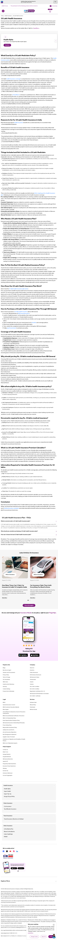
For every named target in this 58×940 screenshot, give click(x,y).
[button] (28, 600)
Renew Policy (33, 704)
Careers (32, 684)
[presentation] (55, 40)
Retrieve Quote (33, 709)
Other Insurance (8, 825)
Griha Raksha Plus (8, 829)
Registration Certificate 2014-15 (37, 691)
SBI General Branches (8, 759)
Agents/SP (5, 761)
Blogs (4, 667)
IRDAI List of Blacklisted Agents (10, 743)
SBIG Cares (5, 682)
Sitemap (5, 768)
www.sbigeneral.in (5, 933)
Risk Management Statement (9, 734)
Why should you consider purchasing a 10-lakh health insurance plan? (19, 531)
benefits (34, 322)
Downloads (32, 707)
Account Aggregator (7, 775)
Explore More (5, 881)
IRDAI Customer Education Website (11, 707)
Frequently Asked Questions (9, 763)
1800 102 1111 (13, 933)
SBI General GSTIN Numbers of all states (39, 693)
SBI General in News (34, 677)
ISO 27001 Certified (34, 686)
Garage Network (6, 754)
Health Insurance (8, 15)
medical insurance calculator (11, 508)
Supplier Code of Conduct (9, 737)
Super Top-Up (7, 794)
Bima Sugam (6, 709)
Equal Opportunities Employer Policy (11, 720)
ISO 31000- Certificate (35, 696)
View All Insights (29, 605)
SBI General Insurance (24, 313)
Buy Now (7, 45)
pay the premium (11, 328)
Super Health (7, 791)
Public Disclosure (34, 672)
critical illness (15, 95)
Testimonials (33, 679)
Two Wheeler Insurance (10, 809)
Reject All (44, 936)
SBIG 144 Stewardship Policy (9, 718)
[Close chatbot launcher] (52, 933)
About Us (32, 667)
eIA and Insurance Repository (9, 732)
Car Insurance (7, 806)
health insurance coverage (13, 79)
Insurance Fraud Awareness (9, 766)
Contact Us (5, 749)
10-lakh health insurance (21, 311)
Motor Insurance (8, 803)
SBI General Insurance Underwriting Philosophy (14, 722)
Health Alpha (7, 788)
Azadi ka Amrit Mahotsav (8, 684)
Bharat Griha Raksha (9, 831)
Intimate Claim (33, 702)
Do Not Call (5, 770)
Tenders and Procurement (9, 672)
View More (4, 597)
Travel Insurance (8, 815)
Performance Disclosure (35, 675)
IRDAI (4, 702)
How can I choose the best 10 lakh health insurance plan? (16, 534)
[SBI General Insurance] (29, 11)
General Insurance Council (9, 704)
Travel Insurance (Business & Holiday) (14, 819)
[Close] (54, 925)
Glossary (5, 686)
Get (55, 1)
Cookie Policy (30, 933)
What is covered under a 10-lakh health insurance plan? (15, 521)
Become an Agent (7, 670)
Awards (31, 682)
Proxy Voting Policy (7, 725)
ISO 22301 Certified (34, 689)
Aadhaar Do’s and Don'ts (8, 730)
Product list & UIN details (8, 691)
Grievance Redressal (7, 773)
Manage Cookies (34, 936)
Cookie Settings (6, 689)
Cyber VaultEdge (8, 834)
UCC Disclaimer (6, 679)
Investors (32, 670)
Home (2, 15)
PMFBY (5, 836)
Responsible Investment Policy (10, 727)
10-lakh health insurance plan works (18, 289)
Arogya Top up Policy (9, 796)
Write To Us (5, 752)
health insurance (18, 122)
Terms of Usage (6, 677)
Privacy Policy (6, 675)
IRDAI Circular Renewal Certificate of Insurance (13, 715)
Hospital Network (7, 756)
